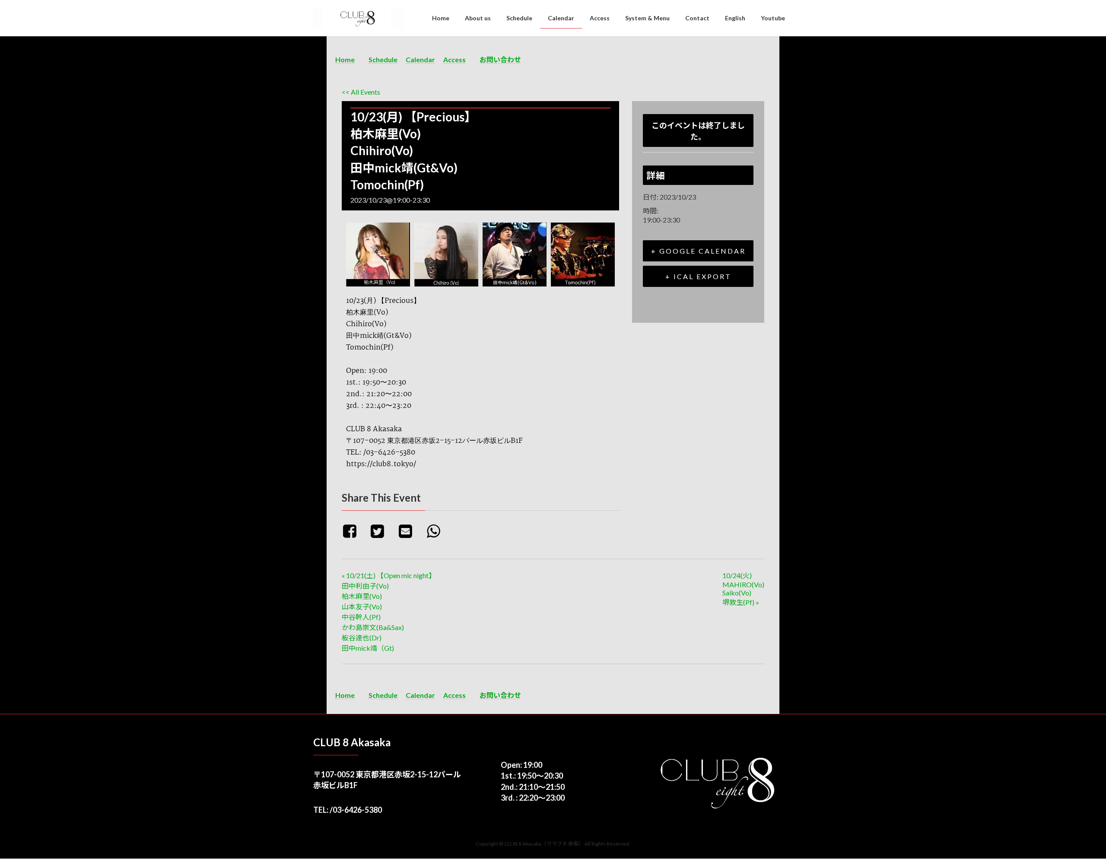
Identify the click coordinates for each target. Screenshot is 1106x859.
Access (454, 59)
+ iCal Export (698, 276)
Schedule (383, 59)
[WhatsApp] (437, 530)
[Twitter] (381, 530)
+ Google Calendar (698, 251)
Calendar (420, 59)
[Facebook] (354, 530)
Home (345, 59)
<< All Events (361, 92)
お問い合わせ (500, 59)
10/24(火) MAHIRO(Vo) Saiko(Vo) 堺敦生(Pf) (743, 588)
